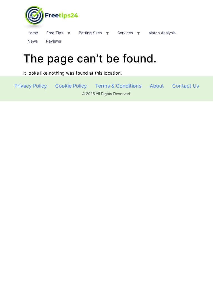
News (32, 41)
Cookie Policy (71, 86)
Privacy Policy (30, 86)
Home (32, 32)
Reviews (53, 41)
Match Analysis (162, 32)
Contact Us (185, 86)
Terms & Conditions (118, 86)
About (157, 86)
